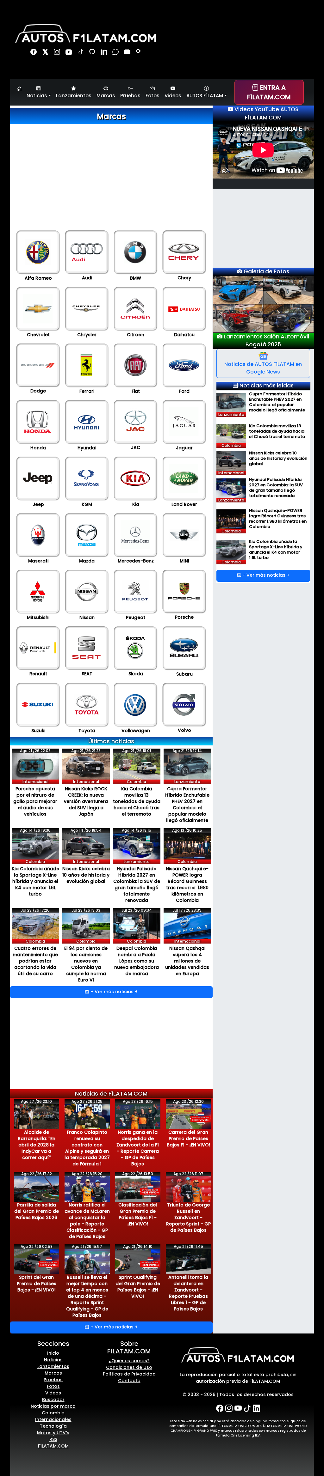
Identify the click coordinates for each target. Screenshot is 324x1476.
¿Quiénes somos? (129, 1361)
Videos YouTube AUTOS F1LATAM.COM (265, 113)
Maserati (38, 561)
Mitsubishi (38, 617)
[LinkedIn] (105, 53)
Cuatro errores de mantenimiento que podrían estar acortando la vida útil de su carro (35, 961)
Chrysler (87, 334)
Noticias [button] (37, 95)
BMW (135, 278)
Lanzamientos (73, 95)
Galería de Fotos (265, 271)
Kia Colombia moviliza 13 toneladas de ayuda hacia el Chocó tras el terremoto (136, 801)
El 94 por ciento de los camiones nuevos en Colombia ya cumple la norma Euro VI (86, 964)
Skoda (135, 674)
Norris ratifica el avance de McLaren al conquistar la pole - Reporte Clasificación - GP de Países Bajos (87, 1221)
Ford (184, 391)
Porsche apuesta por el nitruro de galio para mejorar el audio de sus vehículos (35, 801)
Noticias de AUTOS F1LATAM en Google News (263, 368)
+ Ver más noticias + (113, 991)
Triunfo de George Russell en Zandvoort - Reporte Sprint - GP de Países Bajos (188, 1217)
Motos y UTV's (53, 1433)
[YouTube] (69, 53)
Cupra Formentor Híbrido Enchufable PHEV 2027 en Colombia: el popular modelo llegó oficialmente (187, 804)
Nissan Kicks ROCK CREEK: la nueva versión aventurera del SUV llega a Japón (86, 801)
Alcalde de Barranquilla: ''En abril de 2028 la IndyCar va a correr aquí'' (36, 1145)
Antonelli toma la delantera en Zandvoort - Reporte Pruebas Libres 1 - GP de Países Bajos (188, 1293)
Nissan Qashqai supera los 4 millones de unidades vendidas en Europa (187, 961)
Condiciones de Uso (129, 1367)
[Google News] (128, 53)
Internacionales (53, 1419)
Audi (87, 278)
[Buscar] (139, 53)
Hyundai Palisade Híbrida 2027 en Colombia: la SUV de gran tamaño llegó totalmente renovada (136, 884)
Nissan (87, 617)
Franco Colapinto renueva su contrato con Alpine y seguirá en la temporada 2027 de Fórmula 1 (87, 1148)
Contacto (129, 1380)
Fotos (152, 95)
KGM (87, 504)
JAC (135, 447)
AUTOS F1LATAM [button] (204, 95)
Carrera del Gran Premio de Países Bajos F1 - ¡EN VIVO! (188, 1138)
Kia (135, 504)
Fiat (136, 391)
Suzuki (38, 730)
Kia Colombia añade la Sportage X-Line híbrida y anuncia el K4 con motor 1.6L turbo (35, 881)
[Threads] (93, 53)
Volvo (184, 730)
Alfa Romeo (38, 278)
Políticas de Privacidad (129, 1374)
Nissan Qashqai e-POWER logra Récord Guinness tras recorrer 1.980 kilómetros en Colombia (187, 884)
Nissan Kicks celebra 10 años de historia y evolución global (86, 875)
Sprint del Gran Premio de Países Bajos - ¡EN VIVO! (36, 1283)
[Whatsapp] (116, 53)
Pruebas (130, 95)
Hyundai (87, 448)
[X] (46, 53)
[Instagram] (58, 53)
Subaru (184, 674)
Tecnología (53, 1426)
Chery (184, 278)
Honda (38, 448)
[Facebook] (34, 53)
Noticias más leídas (266, 385)
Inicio (53, 1353)
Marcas (106, 95)
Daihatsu (184, 334)
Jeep (38, 504)
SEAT (87, 674)
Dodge (38, 391)
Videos (173, 95)
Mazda (87, 561)
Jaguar (184, 448)
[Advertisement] (111, 168)
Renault (38, 674)
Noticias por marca (53, 1406)
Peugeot (135, 617)
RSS (53, 1439)
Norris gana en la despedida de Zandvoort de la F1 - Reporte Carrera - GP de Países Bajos (137, 1148)
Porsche (184, 617)
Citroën (135, 334)
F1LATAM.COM (53, 1446)
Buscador (53, 1399)
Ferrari (86, 391)
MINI (184, 561)
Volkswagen (136, 730)
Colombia (53, 1413)
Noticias (53, 1360)
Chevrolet (38, 334)
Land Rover (184, 504)
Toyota (86, 730)
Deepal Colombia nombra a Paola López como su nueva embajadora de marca (136, 961)
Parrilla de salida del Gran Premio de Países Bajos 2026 (36, 1211)
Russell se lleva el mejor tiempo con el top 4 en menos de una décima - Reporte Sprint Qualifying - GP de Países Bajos (87, 1296)
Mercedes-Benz (136, 561)
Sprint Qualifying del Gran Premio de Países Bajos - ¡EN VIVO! (137, 1286)
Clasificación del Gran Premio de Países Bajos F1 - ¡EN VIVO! (137, 1214)
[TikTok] (81, 53)
